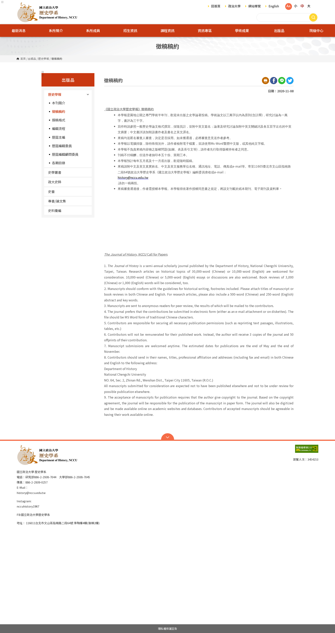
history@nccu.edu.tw (31, 493)
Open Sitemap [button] (167, 437)
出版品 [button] (279, 30)
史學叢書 (54, 172)
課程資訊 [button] (167, 30)
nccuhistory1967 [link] (28, 506)
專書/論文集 (57, 201)
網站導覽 (254, 6)
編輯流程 (58, 128)
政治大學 (234, 6)
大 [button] (308, 5)
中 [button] (302, 6)
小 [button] (295, 5)
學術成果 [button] (242, 30)
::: (2, 1)
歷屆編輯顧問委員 (65, 154)
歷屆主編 (58, 137)
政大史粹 (54, 181)
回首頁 (215, 6)
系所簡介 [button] (56, 30)
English (274, 6)
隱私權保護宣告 (167, 628)
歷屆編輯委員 (62, 145)
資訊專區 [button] (205, 30)
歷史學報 (43, 58)
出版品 (32, 58)
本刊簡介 (58, 102)
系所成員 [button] (93, 30)
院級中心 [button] (316, 30)
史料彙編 (54, 210)
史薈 (51, 191)
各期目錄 (58, 162)
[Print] (265, 80)
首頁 (23, 58)
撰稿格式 (58, 120)
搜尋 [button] (313, 17)
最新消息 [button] (19, 30)
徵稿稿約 (58, 111)
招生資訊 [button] (130, 30)
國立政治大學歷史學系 (20, 5)
